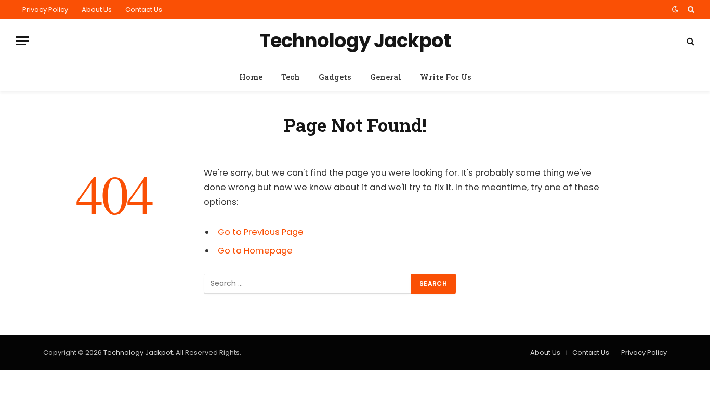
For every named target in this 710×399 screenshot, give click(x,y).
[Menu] (22, 40)
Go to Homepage (255, 251)
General (385, 77)
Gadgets (335, 77)
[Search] (690, 9)
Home (250, 77)
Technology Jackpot (138, 352)
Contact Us (143, 10)
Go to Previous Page (261, 232)
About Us (97, 10)
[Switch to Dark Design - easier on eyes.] (675, 9)
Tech (290, 77)
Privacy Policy (45, 10)
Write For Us (445, 77)
